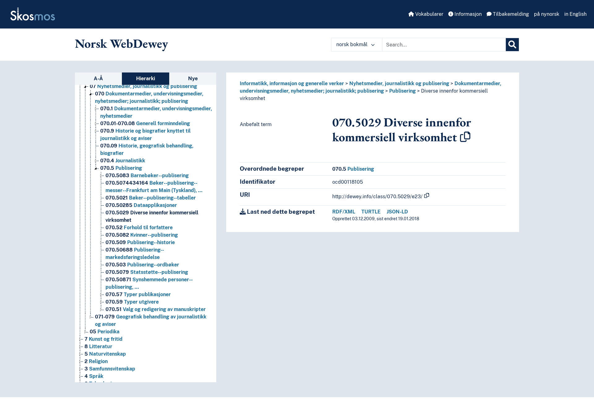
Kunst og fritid (103, 339)
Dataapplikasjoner (141, 205)
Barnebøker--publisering (147, 175)
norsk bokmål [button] (352, 44)
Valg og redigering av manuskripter (155, 309)
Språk (93, 376)
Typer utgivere (132, 302)
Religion (96, 361)
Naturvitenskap (105, 354)
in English (575, 14)
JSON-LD (397, 212)
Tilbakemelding (510, 14)
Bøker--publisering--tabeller (150, 198)
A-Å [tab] (98, 78)
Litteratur (98, 346)
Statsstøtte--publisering (146, 272)
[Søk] (512, 44)
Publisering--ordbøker (142, 265)
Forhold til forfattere (139, 227)
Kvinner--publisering (141, 235)
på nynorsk (546, 14)
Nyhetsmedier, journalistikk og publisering (143, 86)
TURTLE (371, 212)
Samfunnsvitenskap (109, 369)
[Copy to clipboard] (465, 137)
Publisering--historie (140, 242)
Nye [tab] (193, 78)
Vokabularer (428, 14)
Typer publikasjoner (138, 294)
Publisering (121, 168)
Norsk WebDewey (121, 43)
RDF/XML (343, 212)
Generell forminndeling (145, 123)
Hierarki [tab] (145, 78)
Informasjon (467, 14)
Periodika (104, 332)
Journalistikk (122, 161)
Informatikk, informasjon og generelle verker (292, 83)
